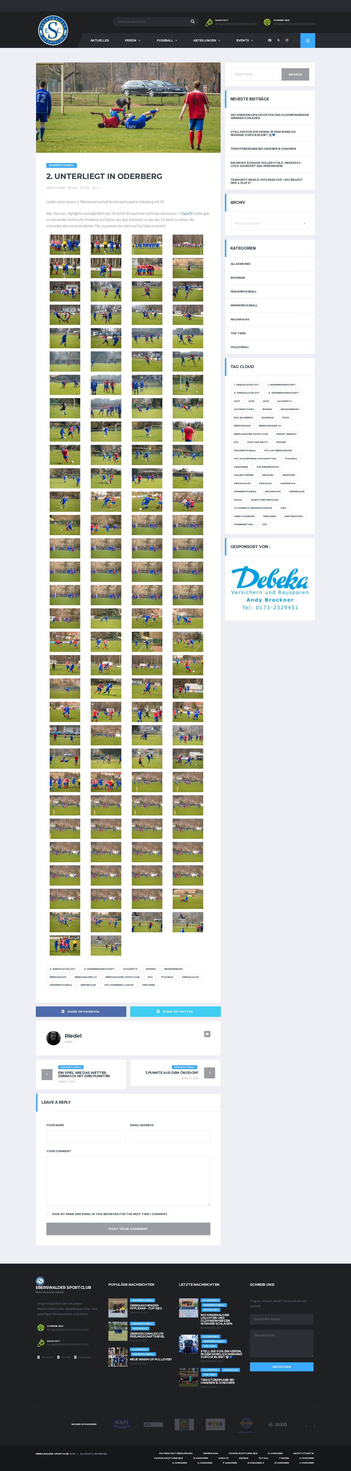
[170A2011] (147, 431)
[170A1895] (106, 338)
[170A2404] (65, 735)
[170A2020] (106, 455)
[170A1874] (106, 315)
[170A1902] (147, 338)
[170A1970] (188, 385)
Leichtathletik (303, 1453)
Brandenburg (173, 969)
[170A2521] (147, 829)
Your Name (55, 1125)
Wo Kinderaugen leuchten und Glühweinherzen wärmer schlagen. (270, 116)
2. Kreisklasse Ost (62, 969)
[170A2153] (147, 525)
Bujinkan (238, 277)
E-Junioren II (256, 1462)
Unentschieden (244, 516)
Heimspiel (288, 475)
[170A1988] (147, 408)
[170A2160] (106, 572)
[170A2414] (106, 735)
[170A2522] (188, 829)
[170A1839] (188, 268)
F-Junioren (230, 1462)
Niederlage (88, 985)
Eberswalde (58, 977)
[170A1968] (147, 385)
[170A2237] (106, 642)
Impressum (210, 1453)
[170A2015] (65, 455)
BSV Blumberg (243, 417)
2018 (251, 401)
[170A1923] (106, 361)
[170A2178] (65, 618)
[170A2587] (147, 922)
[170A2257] (147, 642)
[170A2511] (106, 782)
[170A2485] (147, 758)
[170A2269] (65, 665)
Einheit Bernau (287, 434)
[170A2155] (65, 548)
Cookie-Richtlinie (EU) (243, 1453)
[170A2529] (147, 875)
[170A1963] (106, 385)
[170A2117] (106, 502)
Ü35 (264, 524)
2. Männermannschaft (99, 969)
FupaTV (187, 213)
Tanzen (284, 1458)
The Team (238, 333)
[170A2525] (147, 852)
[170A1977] (106, 408)
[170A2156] (106, 548)
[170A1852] (106, 291)
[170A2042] (188, 455)
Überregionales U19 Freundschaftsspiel (147, 1335)
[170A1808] (147, 245)
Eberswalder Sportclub (122, 977)
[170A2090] (65, 502)
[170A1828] (147, 268)
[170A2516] (106, 805)
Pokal (238, 499)
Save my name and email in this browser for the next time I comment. (110, 1214)
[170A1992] (188, 408)
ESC (150, 977)
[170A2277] (106, 665)
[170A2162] (188, 572)
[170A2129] (147, 502)
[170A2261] (188, 642)
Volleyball (240, 347)
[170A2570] (65, 922)
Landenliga (287, 483)
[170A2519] (65, 829)
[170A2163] (65, 595)
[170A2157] (147, 548)
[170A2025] (147, 455)
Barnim (151, 969)
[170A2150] (106, 525)
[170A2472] (106, 758)
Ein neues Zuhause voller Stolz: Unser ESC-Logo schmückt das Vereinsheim (266, 164)
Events (242, 40)
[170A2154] (188, 525)
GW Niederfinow (268, 467)
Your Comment (58, 1151)
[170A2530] (188, 875)
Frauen (281, 442)
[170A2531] (65, 899)
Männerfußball (61, 985)
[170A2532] (106, 899)
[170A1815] (188, 245)
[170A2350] (188, 688)
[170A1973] (65, 408)
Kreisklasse (190, 977)
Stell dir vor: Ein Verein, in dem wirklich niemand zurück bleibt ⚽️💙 (263, 133)
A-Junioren (306, 1458)
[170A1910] (188, 338)
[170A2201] (188, 618)
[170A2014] (188, 431)
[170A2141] (65, 525)
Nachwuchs (240, 319)
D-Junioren (275, 1453)
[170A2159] (65, 572)
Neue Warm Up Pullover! (151, 1359)
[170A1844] (65, 291)
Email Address (142, 1125)
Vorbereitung (243, 524)
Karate (223, 1458)
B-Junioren (200, 1458)
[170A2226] (65, 642)
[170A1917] (65, 361)
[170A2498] (188, 758)
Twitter (66, 1357)
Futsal (263, 1458)
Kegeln (243, 1458)
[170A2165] (147, 595)
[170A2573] (106, 922)
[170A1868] (65, 315)
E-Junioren (282, 1462)
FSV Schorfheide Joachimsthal (255, 458)
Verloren (148, 985)
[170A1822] (106, 268)
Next (314, 1426)
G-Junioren (179, 1462)
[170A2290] (188, 665)
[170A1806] (106, 245)
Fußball (167, 977)
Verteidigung (293, 516)
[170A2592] (188, 922)
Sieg (283, 508)
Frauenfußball (244, 291)
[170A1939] (147, 361)
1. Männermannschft (282, 384)
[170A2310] (65, 688)
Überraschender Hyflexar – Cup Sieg (146, 1307)
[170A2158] (188, 548)
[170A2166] (188, 595)
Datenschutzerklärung (176, 1453)
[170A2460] (65, 758)
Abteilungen (204, 40)
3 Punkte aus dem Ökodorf (171, 1073)
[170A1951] (65, 385)
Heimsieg (268, 475)
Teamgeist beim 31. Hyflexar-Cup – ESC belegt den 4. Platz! (267, 181)
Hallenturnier (244, 475)
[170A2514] (188, 782)
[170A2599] (65, 945)
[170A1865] (188, 291)
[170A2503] (65, 782)
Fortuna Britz (257, 442)
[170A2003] (106, 431)
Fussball (165, 40)
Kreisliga (265, 483)
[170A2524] (106, 852)
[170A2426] (147, 735)
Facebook (47, 1357)
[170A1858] (147, 291)
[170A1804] (65, 245)
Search (295, 74)
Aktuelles (99, 40)
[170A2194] (147, 618)
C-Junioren (306, 1462)
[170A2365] (147, 712)
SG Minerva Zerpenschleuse (253, 508)
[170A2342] (106, 688)
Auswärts (130, 969)
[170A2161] (147, 572)
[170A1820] (65, 268)
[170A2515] (65, 805)
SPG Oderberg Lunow (118, 985)
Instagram (84, 1357)
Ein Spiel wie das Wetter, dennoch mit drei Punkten (84, 1074)
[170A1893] (65, 338)
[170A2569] (188, 899)
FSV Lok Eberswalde (278, 450)
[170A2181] (106, 618)
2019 (266, 401)
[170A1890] (188, 315)
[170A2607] (106, 945)
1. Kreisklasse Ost (246, 384)
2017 (237, 401)
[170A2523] (65, 852)
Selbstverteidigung (265, 499)
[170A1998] (65, 431)
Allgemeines (241, 264)
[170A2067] (106, 478)
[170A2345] (147, 688)
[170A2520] (106, 829)
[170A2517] (147, 805)
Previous (306, 1426)
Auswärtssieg (244, 409)
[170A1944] (188, 361)
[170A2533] (147, 899)
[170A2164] (106, 595)
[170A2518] (188, 805)
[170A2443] (188, 735)
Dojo (285, 417)
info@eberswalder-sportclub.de (236, 24)
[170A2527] (65, 875)
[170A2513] (147, 782)
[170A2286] (147, 665)
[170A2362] (106, 712)
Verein (130, 40)
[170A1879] (147, 315)
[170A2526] (188, 852)
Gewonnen (241, 467)
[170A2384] (188, 712)
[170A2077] (188, 478)
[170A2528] (106, 875)
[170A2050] (65, 478)
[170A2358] (65, 712)
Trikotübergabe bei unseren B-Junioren (263, 148)
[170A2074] (147, 478)
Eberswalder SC (86, 977)
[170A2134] (188, 502)
